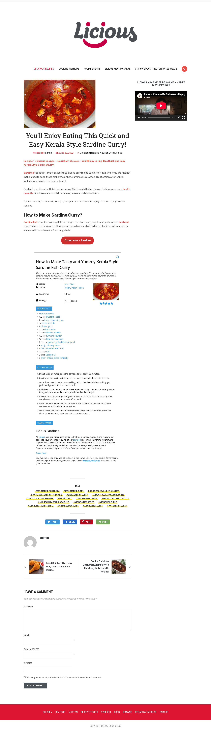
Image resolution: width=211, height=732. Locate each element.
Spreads (106, 712)
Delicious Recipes (44, 68)
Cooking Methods (69, 68)
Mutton (73, 712)
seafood (123, 222)
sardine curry (65, 498)
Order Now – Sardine (77, 240)
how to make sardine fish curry (46, 495)
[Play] (138, 117)
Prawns (127, 712)
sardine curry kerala (86, 498)
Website (28, 663)
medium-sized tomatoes (52, 348)
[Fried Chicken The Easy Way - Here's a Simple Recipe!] (36, 566)
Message (28, 606)
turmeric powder (54, 335)
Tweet (54, 522)
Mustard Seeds (53, 316)
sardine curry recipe (83, 502)
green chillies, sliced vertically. (54, 358)
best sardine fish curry (47, 491)
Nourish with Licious (111, 152)
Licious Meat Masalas (117, 68)
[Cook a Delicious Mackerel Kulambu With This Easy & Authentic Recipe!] (118, 566)
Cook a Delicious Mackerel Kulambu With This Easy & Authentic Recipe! (96, 566)
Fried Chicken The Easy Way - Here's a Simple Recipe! (59, 566)
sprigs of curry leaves (51, 345)
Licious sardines (46, 313)
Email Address (31, 649)
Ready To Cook (89, 712)
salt (48, 351)
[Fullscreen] (183, 117)
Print (105, 522)
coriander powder (52, 332)
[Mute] (179, 117)
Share (72, 522)
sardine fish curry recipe (40, 506)
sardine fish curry (107, 502)
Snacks (164, 712)
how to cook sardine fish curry (103, 491)
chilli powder (50, 329)
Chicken (47, 712)
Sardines (29, 172)
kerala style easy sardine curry (108, 495)
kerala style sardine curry (39, 498)
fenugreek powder (54, 339)
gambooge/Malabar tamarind (61, 342)
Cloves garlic (47, 326)
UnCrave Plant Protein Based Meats (156, 68)
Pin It (88, 522)
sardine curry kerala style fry (53, 502)
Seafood (60, 712)
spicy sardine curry (117, 506)
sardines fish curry (93, 506)
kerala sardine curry (77, 495)
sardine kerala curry (68, 506)
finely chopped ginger (54, 320)
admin (48, 152)
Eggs (117, 712)
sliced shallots (48, 323)
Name (26, 635)
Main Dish (69, 284)
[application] (161, 105)
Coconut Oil (51, 354)
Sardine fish (30, 222)
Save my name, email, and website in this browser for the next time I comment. (64, 677)
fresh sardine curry (74, 491)
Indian (67, 287)
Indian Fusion (77, 287)
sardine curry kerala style (115, 498)
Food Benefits (92, 68)
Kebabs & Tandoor (145, 712)
